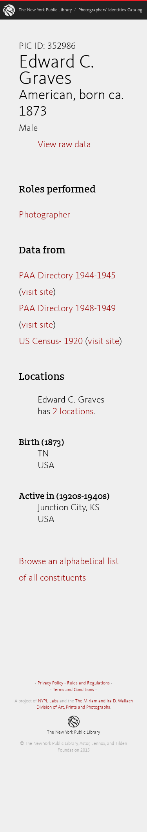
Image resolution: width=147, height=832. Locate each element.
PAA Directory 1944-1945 (67, 276)
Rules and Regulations (88, 683)
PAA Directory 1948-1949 (67, 309)
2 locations (73, 412)
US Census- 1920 (51, 341)
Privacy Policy (50, 683)
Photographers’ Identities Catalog (110, 10)
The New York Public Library (45, 10)
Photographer (44, 215)
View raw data (64, 145)
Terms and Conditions (73, 690)
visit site (37, 292)
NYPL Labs (48, 701)
